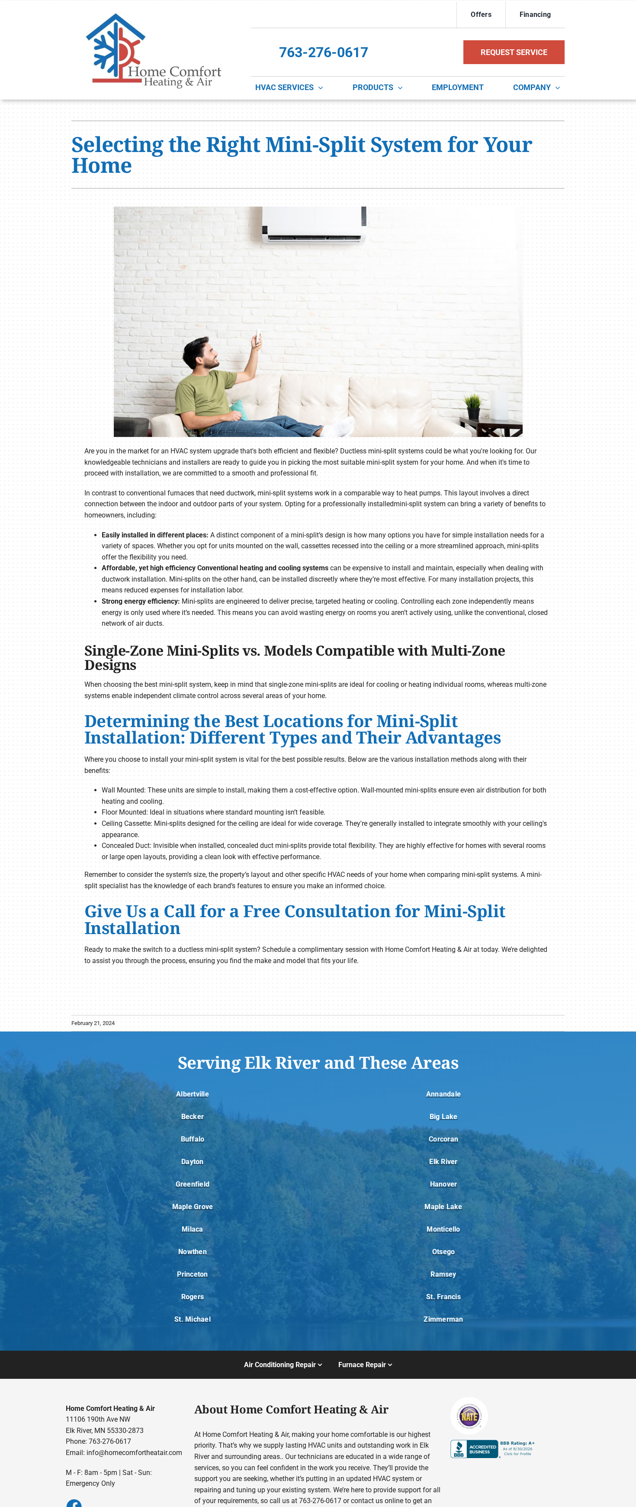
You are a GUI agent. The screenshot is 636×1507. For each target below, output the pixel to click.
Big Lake (444, 1116)
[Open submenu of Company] (560, 87)
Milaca (192, 1229)
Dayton (192, 1162)
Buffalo (193, 1139)
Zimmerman (443, 1319)
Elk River (443, 1162)
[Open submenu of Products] (402, 87)
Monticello (443, 1229)
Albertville (192, 1094)
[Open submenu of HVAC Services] (323, 87)
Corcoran (443, 1139)
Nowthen (192, 1252)
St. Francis (443, 1297)
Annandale (443, 1094)
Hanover (443, 1184)
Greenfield (192, 1184)
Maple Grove (192, 1207)
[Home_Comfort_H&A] (151, 8)
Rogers (192, 1297)
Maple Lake (443, 1207)
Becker (192, 1116)
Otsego (443, 1252)
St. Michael (192, 1319)
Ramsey (443, 1274)
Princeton (192, 1274)
